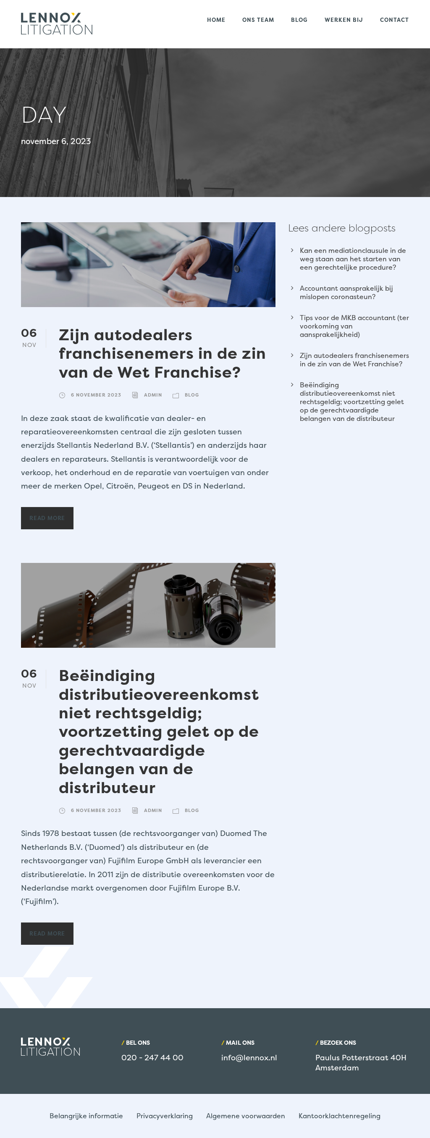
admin (153, 395)
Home (216, 20)
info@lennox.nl (249, 1057)
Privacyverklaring (164, 1115)
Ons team (258, 20)
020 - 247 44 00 (152, 1057)
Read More (47, 518)
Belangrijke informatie (86, 1115)
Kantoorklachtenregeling (339, 1115)
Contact (394, 20)
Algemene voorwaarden (245, 1115)
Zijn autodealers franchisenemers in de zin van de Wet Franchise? (162, 353)
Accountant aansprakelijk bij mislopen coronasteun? (346, 292)
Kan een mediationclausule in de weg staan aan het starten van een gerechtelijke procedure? (353, 259)
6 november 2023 (96, 395)
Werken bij (344, 20)
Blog (299, 20)
